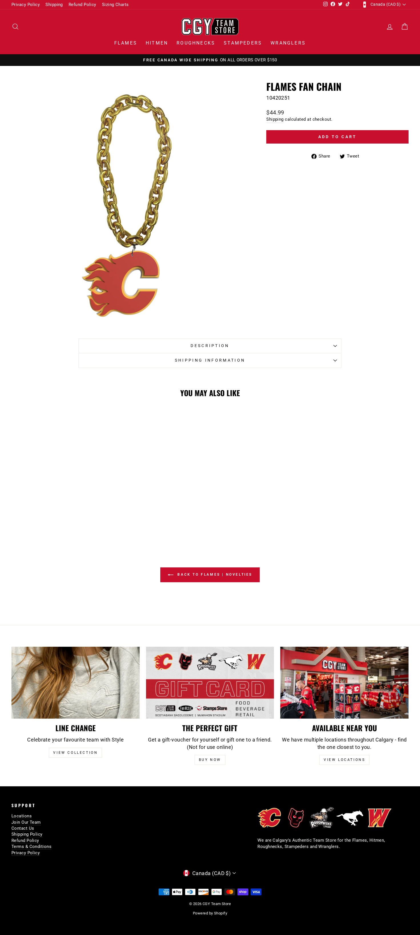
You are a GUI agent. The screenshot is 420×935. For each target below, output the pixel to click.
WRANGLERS (288, 43)
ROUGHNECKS (196, 43)
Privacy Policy (25, 4)
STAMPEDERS (243, 43)
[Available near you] (344, 683)
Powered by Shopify (210, 913)
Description (210, 345)
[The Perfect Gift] (210, 683)
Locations (21, 816)
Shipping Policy (27, 834)
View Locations (344, 760)
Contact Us (22, 828)
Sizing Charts (115, 4)
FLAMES (125, 43)
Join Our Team (26, 822)
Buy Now (210, 760)
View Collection (75, 753)
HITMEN (157, 43)
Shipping (54, 4)
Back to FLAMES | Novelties (214, 575)
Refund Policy (82, 4)
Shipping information (210, 360)
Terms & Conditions (31, 846)
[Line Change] (75, 683)
